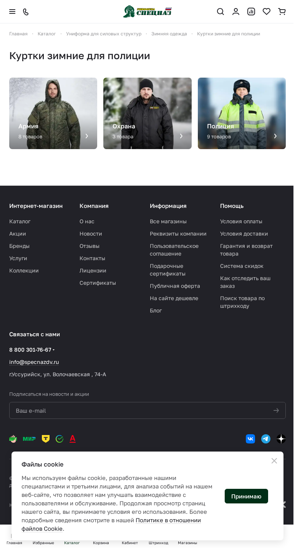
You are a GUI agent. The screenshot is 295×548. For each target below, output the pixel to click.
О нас (87, 221)
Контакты (92, 258)
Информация (168, 205)
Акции (17, 233)
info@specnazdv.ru (34, 362)
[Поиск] (220, 11)
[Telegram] (265, 438)
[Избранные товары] (266, 11)
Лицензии (93, 270)
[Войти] (236, 11)
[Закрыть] (274, 461)
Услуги (18, 258)
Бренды (19, 245)
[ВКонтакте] (250, 438)
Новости (91, 233)
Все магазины (168, 221)
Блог (156, 310)
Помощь (232, 205)
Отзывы (89, 245)
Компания (94, 205)
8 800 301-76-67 (30, 349)
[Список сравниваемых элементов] (251, 11)
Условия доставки (244, 233)
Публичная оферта (175, 285)
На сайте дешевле (174, 298)
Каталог (19, 221)
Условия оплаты (241, 221)
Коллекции (24, 270)
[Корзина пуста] (282, 11)
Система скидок (242, 265)
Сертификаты (98, 282)
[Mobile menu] (12, 12)
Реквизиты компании (178, 233)
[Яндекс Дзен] (281, 438)
